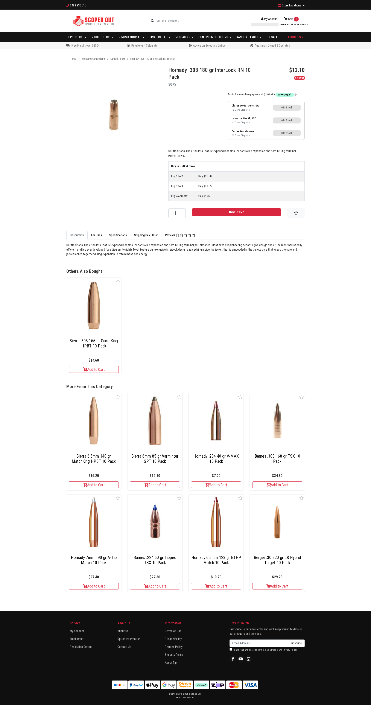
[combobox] (190, 21)
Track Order (77, 639)
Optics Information (128, 639)
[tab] (77, 235)
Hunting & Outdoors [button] (213, 37)
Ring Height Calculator (144, 45)
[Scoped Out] (93, 20)
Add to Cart (96, 369)
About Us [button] (294, 37)
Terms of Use (173, 631)
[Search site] (152, 21)
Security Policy (174, 654)
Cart (292, 19)
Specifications (118, 235)
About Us (123, 631)
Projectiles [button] (158, 37)
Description (77, 235)
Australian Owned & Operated (272, 45)
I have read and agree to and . (264, 650)
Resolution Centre (81, 647)
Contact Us (124, 647)
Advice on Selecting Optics (209, 45)
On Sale (272, 37)
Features (96, 235)
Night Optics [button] (101, 37)
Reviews (170, 235)
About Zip (171, 662)
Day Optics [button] (76, 37)
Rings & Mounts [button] (130, 37)
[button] (118, 281)
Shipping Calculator (146, 235)
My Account (77, 631)
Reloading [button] (183, 37)
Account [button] (271, 19)
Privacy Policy (173, 639)
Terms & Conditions (268, 650)
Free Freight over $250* (85, 45)
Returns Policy (173, 647)
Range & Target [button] (247, 37)
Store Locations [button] (291, 5)
